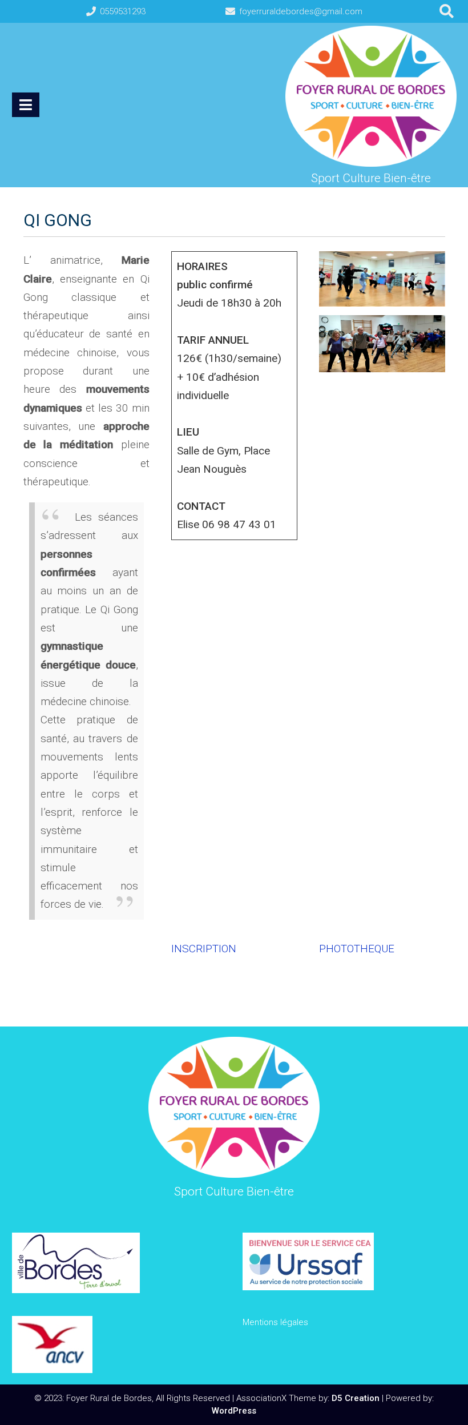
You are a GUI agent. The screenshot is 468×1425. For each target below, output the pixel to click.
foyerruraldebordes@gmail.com (300, 11)
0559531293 (123, 11)
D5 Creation (356, 1398)
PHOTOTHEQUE (356, 948)
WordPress (234, 1411)
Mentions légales (275, 1322)
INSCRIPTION (203, 948)
